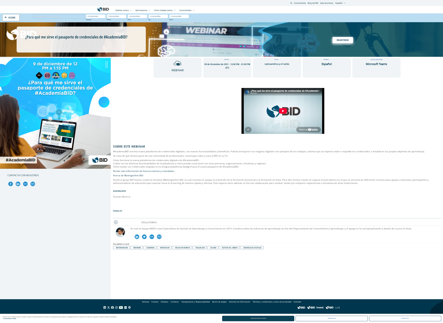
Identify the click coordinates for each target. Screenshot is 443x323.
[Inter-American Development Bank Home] (103, 11)
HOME (11, 17)
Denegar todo (332, 318)
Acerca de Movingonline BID (128, 175)
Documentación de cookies (9, 318)
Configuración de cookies (258, 318)
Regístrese (343, 40)
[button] (277, 222)
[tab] (277, 222)
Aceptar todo (405, 318)
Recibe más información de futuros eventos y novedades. (144, 171)
